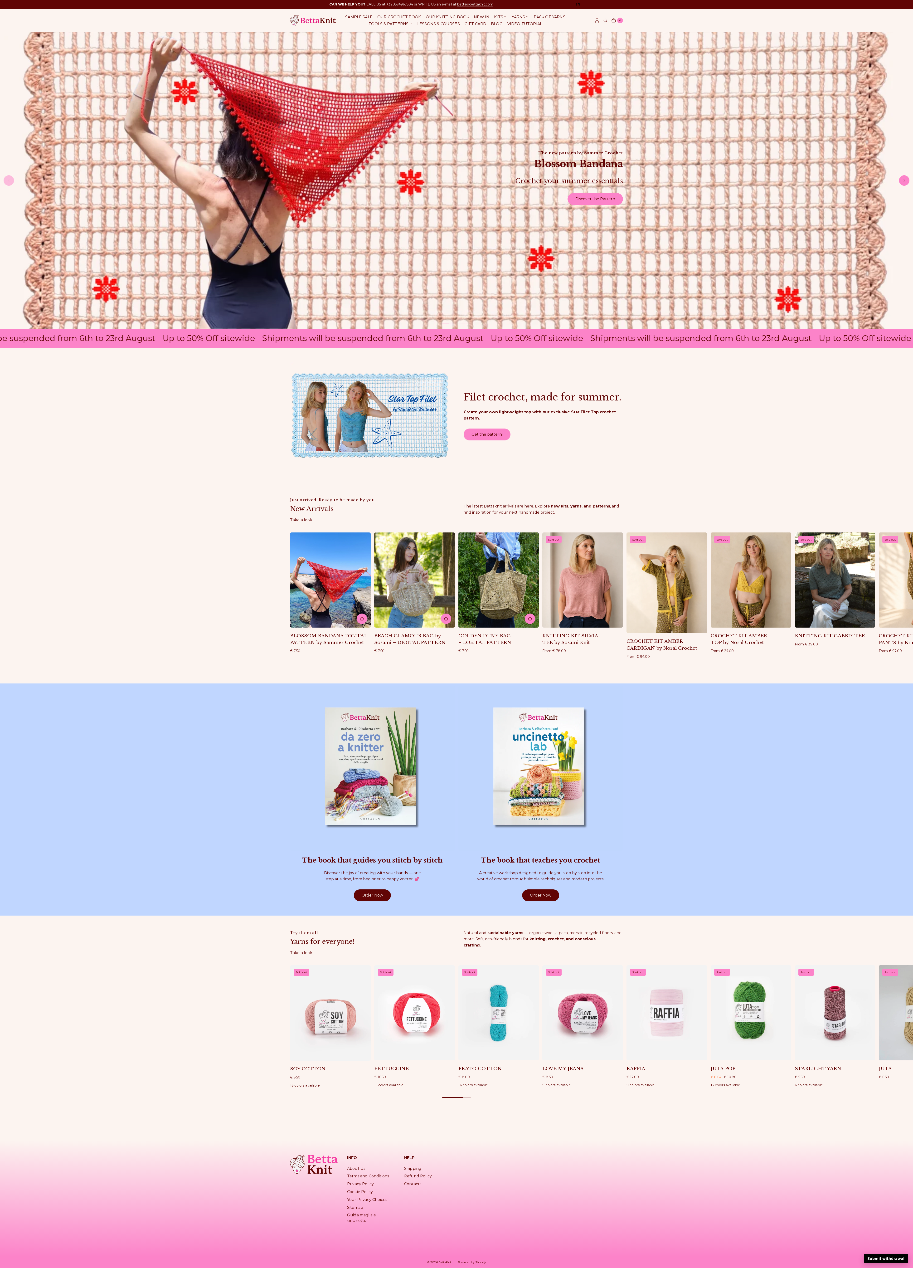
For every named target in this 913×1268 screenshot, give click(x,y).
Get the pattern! (487, 434)
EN (578, 4)
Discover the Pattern (595, 199)
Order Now (372, 895)
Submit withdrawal (886, 1258)
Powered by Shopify (472, 1262)
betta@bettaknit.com (475, 4)
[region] (456, 180)
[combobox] (578, 4)
